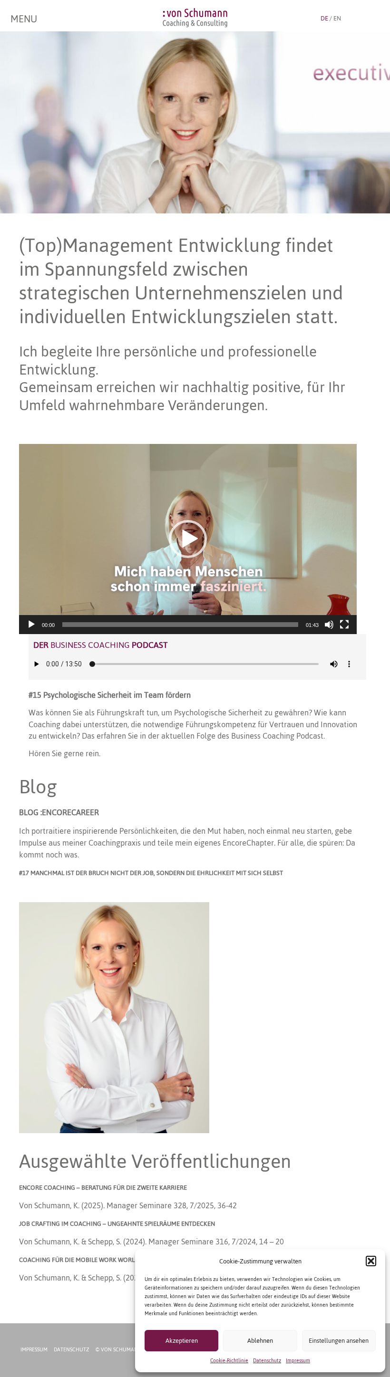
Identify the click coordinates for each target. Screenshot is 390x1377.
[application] (188, 539)
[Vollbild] (344, 624)
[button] (371, 1261)
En (337, 18)
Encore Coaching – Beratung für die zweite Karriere (103, 1188)
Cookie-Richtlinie (229, 1361)
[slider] (180, 624)
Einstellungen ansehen (339, 1341)
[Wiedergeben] (31, 624)
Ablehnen (260, 1341)
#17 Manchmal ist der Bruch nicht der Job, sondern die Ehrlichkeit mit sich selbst (151, 873)
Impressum (298, 1361)
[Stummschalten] (329, 624)
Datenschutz (267, 1361)
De (324, 18)
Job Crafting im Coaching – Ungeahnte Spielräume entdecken (117, 1224)
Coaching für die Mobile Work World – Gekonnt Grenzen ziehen (121, 1260)
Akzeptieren (182, 1341)
